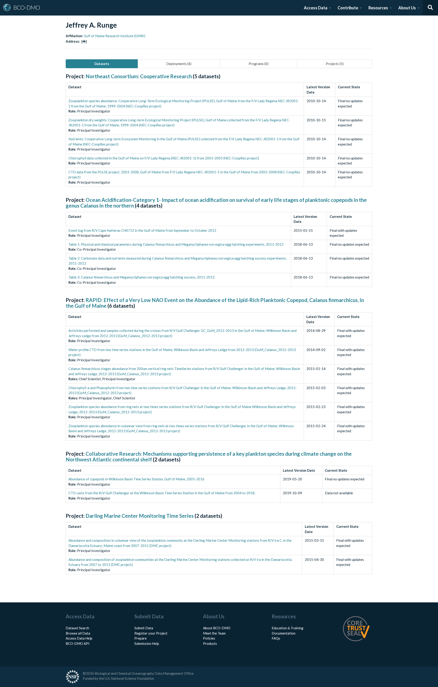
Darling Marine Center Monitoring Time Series (140, 516)
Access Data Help (79, 638)
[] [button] (84, 41)
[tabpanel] (219, 329)
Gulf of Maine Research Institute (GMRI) (114, 36)
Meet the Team (214, 633)
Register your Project (150, 633)
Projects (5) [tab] (335, 64)
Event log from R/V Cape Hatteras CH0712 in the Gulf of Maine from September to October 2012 (142, 230)
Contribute (348, 7)
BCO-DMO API (77, 643)
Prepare (140, 638)
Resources (378, 7)
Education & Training (287, 628)
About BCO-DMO (216, 628)
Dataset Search (77, 628)
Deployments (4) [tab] (178, 64)
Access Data (315, 7)
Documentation (283, 633)
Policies (209, 638)
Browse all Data (78, 633)
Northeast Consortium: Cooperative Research (139, 76)
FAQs (276, 638)
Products (210, 643)
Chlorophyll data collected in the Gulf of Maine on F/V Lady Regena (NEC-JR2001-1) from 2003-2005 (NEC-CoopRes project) (163, 158)
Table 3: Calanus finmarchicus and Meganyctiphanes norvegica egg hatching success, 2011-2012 (141, 277)
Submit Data (143, 628)
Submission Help (146, 643)
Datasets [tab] (101, 64)
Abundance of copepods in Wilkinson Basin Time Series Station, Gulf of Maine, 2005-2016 (136, 479)
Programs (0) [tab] (259, 64)
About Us (407, 7)
